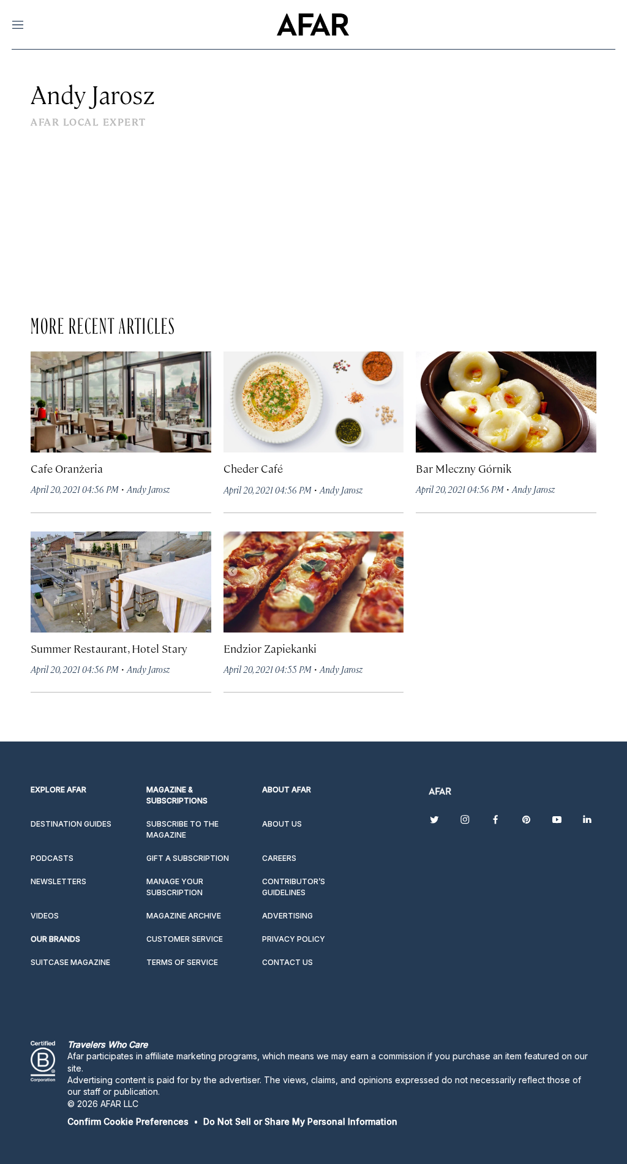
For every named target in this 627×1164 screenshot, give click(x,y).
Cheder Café (253, 468)
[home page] (312, 24)
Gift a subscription (187, 858)
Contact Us (287, 962)
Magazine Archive (183, 915)
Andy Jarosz (148, 489)
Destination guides (71, 823)
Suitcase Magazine (70, 962)
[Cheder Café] (313, 401)
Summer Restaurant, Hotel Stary (109, 648)
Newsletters (58, 881)
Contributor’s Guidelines (293, 887)
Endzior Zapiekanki (270, 648)
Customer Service (184, 939)
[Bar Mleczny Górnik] (506, 401)
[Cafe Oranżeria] (121, 401)
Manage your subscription (174, 887)
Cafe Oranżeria (67, 468)
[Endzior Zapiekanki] (313, 582)
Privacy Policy (293, 939)
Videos (45, 915)
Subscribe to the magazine (182, 829)
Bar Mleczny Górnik (463, 468)
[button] (128, 1121)
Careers (279, 858)
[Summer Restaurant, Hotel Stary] (121, 582)
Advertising (287, 915)
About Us (282, 823)
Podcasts (52, 858)
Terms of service (182, 962)
